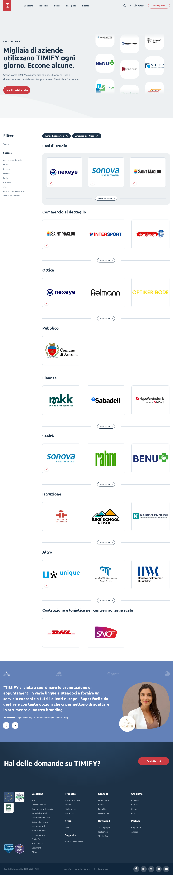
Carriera (134, 805)
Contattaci (102, 809)
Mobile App (103, 836)
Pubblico (6, 169)
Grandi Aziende (39, 805)
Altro (5, 187)
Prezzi (57, 5)
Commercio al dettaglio (12, 160)
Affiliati (134, 832)
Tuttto (6, 144)
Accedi (101, 805)
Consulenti (36, 848)
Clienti (134, 809)
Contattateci (154, 761)
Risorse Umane (38, 835)
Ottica (5, 165)
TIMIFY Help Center (74, 842)
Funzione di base (72, 800)
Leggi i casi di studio (17, 90)
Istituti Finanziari (39, 813)
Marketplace (70, 809)
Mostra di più (105, 260)
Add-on (68, 805)
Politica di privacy (101, 869)
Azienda (135, 800)
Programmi (136, 827)
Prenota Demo (104, 813)
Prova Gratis (103, 800)
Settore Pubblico (39, 826)
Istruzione (7, 182)
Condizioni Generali (83, 869)
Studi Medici (37, 843)
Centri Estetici (38, 839)
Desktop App (104, 827)
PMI (33, 800)
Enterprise (71, 5)
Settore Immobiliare (41, 817)
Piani (67, 827)
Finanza (6, 174)
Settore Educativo (40, 822)
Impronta (67, 869)
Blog (133, 813)
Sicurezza (69, 813)
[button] (6, 725)
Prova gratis (159, 5)
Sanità (5, 178)
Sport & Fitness (39, 830)
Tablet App (103, 832)
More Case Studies (105, 198)
